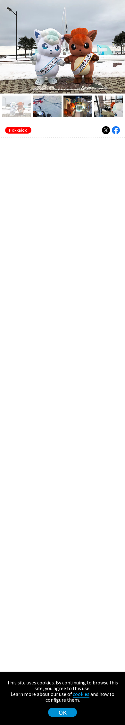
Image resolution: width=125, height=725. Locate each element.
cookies (81, 694)
